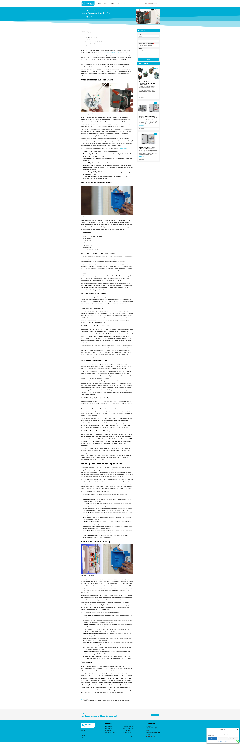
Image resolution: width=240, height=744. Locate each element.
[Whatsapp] (154, 736)
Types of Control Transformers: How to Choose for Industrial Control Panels (147, 83)
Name (139, 34)
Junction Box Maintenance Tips (90, 43)
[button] (237, 729)
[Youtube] (151, 736)
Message (140, 48)
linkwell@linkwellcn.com (153, 732)
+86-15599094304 (151, 728)
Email (139, 39)
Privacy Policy (225, 741)
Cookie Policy (220, 741)
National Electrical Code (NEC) (111, 52)
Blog (118, 3)
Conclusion (85, 45)
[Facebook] (149, 736)
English (151, 3)
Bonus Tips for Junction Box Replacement (93, 41)
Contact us (123, 3)
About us (112, 3)
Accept (212, 738)
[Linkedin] (146, 736)
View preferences (233, 738)
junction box (122, 148)
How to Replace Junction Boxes (90, 39)
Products (105, 3)
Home (99, 3)
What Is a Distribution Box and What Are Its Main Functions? (147, 148)
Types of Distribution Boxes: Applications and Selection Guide (148, 117)
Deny (223, 738)
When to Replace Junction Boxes (90, 37)
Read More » (141, 94)
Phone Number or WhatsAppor (145, 43)
